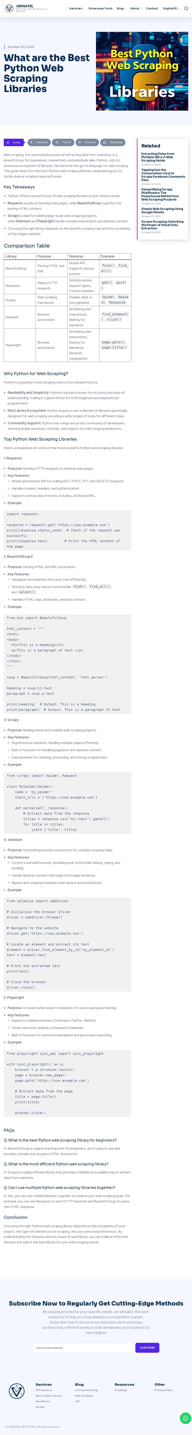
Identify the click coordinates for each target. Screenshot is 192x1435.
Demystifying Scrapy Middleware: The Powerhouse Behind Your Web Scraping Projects (160, 194)
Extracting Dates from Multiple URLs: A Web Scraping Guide (157, 157)
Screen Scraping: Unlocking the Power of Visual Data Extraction (162, 225)
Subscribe (147, 1347)
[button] (186, 8)
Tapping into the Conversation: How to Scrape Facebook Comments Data (163, 175)
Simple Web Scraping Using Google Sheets (162, 210)
